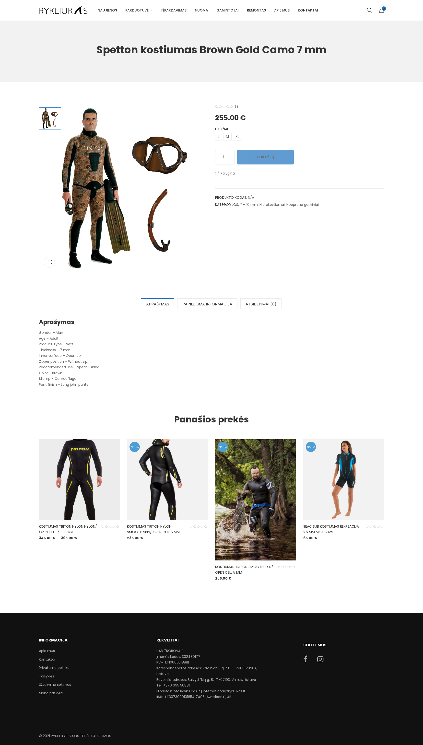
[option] (123, 188)
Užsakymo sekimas (55, 684)
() (236, 106)
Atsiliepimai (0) (261, 304)
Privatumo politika (54, 667)
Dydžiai (221, 129)
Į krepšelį (265, 157)
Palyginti (228, 173)
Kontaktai (47, 659)
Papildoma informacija (207, 304)
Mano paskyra (51, 693)
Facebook (305, 659)
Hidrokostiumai (272, 204)
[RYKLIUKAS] (63, 8)
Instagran (320, 659)
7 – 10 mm (249, 204)
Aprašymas (157, 304)
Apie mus (47, 650)
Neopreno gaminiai (302, 204)
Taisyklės (46, 676)
